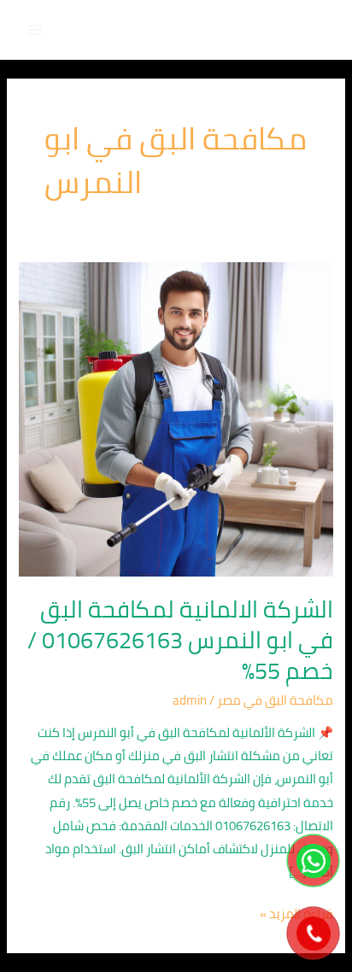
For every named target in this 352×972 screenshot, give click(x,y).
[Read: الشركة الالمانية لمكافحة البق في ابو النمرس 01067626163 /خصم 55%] (175, 418)
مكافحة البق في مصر (275, 699)
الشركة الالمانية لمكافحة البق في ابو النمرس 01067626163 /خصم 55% (180, 639)
